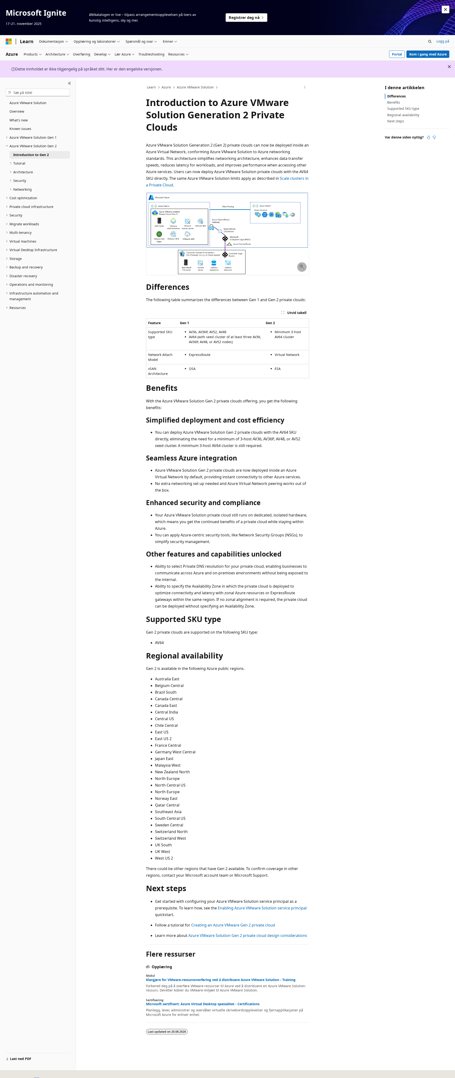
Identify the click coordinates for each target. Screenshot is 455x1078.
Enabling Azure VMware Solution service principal (262, 908)
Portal (397, 54)
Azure (166, 87)
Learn (151, 87)
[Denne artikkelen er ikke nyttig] (434, 137)
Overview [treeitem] (16, 111)
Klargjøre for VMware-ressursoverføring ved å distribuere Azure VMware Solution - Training (221, 980)
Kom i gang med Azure (428, 54)
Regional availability (403, 115)
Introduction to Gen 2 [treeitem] (31, 154)
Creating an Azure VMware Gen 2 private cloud (233, 925)
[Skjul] (69, 83)
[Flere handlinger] (305, 87)
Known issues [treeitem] (20, 128)
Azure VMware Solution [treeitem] (27, 103)
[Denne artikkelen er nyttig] (428, 137)
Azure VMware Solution (195, 87)
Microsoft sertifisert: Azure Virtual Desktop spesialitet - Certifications (202, 1004)
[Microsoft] (9, 41)
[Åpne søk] (430, 41)
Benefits (393, 102)
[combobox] (38, 92)
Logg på (443, 41)
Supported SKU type (403, 108)
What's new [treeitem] (18, 120)
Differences (396, 96)
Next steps (395, 121)
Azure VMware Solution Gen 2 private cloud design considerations (247, 935)
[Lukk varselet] (445, 9)
